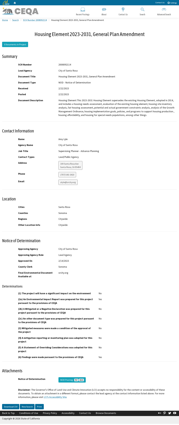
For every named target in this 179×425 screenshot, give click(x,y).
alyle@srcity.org (68, 182)
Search (142, 14)
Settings (173, 3)
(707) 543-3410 (67, 174)
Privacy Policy (50, 413)
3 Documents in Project (15, 44)
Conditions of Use (28, 413)
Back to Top (8, 413)
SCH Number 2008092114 (35, 20)
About (104, 14)
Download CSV (10, 406)
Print (39, 406)
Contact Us (160, 2)
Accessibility (68, 413)
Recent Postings (83, 14)
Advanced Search (164, 14)
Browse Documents (106, 413)
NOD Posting (71, 379)
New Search (27, 406)
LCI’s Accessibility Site (55, 397)
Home (5, 20)
